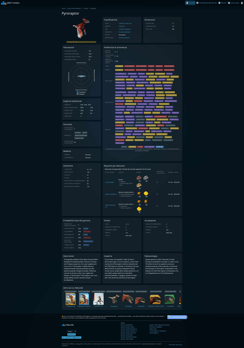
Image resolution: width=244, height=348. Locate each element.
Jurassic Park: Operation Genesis (160, 325)
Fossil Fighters (154, 333)
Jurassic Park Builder (127, 339)
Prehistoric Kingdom (156, 327)
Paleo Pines (153, 329)
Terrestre (122, 26)
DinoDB (86, 8)
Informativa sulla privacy (175, 345)
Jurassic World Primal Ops (129, 337)
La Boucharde (109, 182)
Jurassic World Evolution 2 (74, 8)
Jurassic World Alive (127, 325)
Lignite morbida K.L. (111, 194)
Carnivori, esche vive (125, 23)
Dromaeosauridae (124, 32)
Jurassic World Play (126, 335)
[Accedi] (242, 3)
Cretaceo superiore (125, 29)
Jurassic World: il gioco (128, 327)
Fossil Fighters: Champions (158, 331)
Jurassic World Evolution (128, 333)
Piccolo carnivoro (124, 38)
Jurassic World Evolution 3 (129, 329)
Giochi (63, 8)
